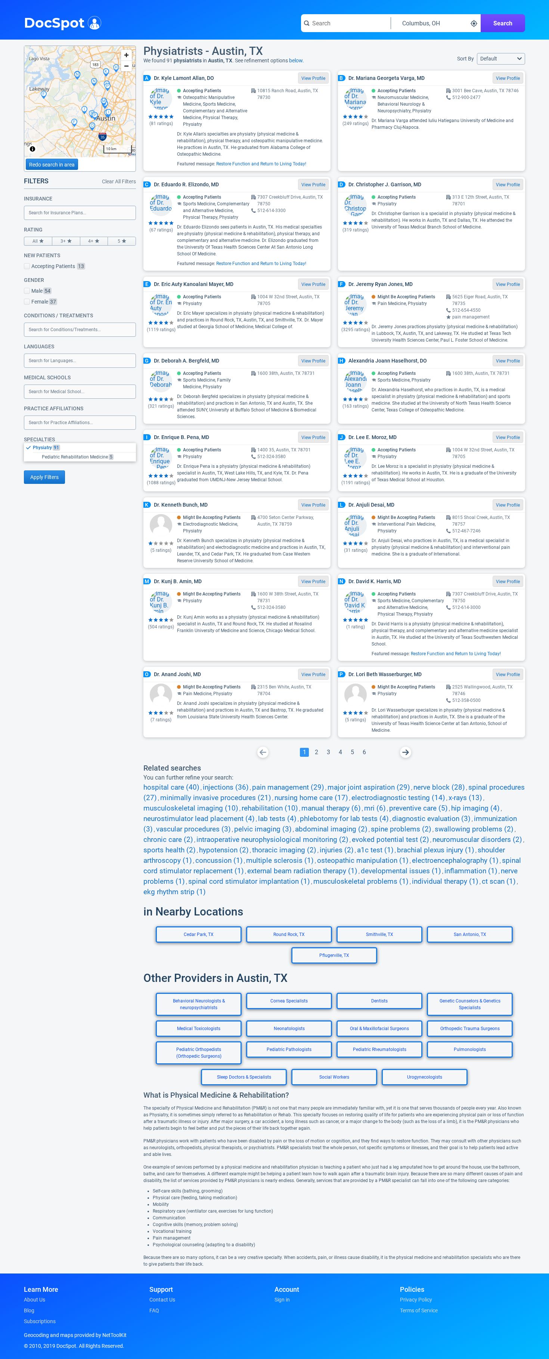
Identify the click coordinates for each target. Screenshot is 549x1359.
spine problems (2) (401, 829)
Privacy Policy (416, 1300)
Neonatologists (289, 1028)
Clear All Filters (119, 181)
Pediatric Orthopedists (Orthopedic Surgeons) (198, 1053)
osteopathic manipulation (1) (363, 860)
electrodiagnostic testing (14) (398, 798)
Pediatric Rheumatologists (379, 1049)
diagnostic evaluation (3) (431, 819)
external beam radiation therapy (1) (302, 871)
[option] (84, 447)
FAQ (154, 1310)
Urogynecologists (424, 1077)
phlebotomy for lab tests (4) (344, 819)
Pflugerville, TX (334, 955)
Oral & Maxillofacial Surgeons (379, 1028)
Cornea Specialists (289, 1001)
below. (296, 60)
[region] (80, 101)
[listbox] (80, 452)
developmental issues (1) (401, 871)
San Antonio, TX (470, 934)
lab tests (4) (277, 819)
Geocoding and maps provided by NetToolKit (75, 1335)
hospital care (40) (171, 787)
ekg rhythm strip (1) (174, 892)
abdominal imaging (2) (331, 829)
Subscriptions (40, 1321)
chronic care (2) (168, 840)
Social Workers (334, 1077)
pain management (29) (288, 787)
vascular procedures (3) (193, 829)
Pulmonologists (470, 1049)
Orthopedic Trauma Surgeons (470, 1028)
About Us (34, 1300)
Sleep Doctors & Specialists (244, 1077)
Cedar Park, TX (199, 934)
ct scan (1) (499, 881)
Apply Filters (44, 477)
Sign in (282, 1300)
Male (40, 291)
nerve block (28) (439, 787)
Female (43, 302)
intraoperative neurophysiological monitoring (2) (272, 840)
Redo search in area (52, 165)
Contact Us (162, 1300)
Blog (29, 1310)
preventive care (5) (418, 808)
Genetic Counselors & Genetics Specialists (470, 1004)
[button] (501, 59)
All (35, 241)
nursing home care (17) (311, 798)
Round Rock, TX (289, 934)
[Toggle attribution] (32, 148)
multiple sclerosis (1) (280, 860)
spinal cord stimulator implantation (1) (249, 881)
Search (502, 23)
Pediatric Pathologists (289, 1049)
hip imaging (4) (475, 808)
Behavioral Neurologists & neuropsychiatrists (199, 1004)
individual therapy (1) (445, 881)
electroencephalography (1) (455, 860)
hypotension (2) (224, 850)
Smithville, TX (379, 934)
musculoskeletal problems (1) (361, 881)
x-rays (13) (465, 798)
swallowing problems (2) (474, 829)
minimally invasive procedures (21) (215, 798)
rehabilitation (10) (270, 808)
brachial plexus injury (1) (435, 850)
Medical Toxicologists (198, 1028)
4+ (90, 241)
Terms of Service (419, 1310)
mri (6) (375, 808)
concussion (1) (219, 860)
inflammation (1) (470, 871)
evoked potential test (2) (390, 840)
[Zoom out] (126, 65)
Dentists (379, 1001)
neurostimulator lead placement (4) (199, 819)
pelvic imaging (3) (263, 829)
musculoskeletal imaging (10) (190, 808)
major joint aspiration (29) (369, 787)
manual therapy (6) (331, 808)
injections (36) (226, 787)
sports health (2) (169, 850)
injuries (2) (337, 850)
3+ (63, 241)
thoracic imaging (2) (284, 850)
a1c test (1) (375, 850)
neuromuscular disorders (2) (477, 840)
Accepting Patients (57, 266)
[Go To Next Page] (405, 752)
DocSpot (54, 22)
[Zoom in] (126, 55)
